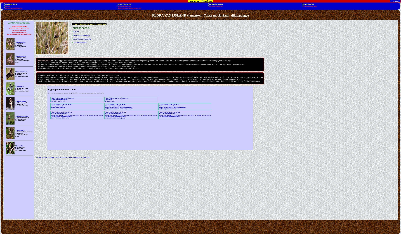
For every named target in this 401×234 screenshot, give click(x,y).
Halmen (76, 32)
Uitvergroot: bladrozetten (82, 39)
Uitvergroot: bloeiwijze (81, 35)
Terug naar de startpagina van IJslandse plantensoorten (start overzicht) (63, 157)
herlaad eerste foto (80, 42)
